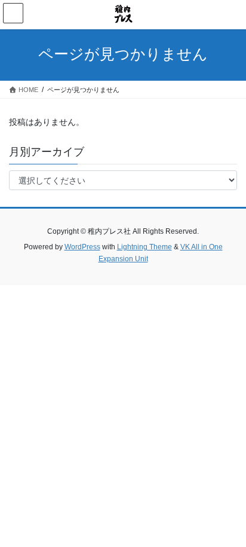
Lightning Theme (144, 247)
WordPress (82, 247)
